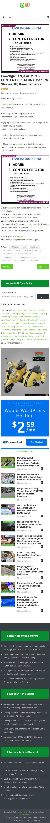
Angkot (15, 320)
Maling (32, 320)
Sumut (41, 310)
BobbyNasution (42, 339)
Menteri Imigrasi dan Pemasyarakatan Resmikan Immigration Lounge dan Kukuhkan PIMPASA (28, 602)
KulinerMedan (25, 316)
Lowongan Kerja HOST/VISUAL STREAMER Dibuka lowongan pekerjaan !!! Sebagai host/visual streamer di (8, 267)
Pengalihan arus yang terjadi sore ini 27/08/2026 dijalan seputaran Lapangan (30, 492)
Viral (39, 330)
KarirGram (34, 247)
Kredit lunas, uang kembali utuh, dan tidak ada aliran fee (29, 555)
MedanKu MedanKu (29, 93)
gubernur (5, 339)
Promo (32, 330)
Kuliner (14, 316)
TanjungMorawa (37, 333)
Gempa (19, 326)
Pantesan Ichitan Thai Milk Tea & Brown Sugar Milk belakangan (30, 586)
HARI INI (45, 208)
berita (4, 89)
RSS (35, 817)
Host (43, 104)
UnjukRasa (5, 320)
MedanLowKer (20, 260)
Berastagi (7, 333)
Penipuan (16, 323)
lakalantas (5, 330)
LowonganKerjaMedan (27, 257)
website (19, 144)
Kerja (12, 104)
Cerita (18, 98)
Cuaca (3, 326)
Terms (29, 820)
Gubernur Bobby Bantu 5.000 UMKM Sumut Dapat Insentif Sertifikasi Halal (29, 477)
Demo (35, 316)
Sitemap (43, 817)
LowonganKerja (9, 257)
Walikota (29, 339)
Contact (37, 820)
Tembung (24, 333)
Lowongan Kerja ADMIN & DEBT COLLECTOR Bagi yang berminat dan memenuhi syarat (44, 267)
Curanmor (5, 323)
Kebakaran (16, 330)
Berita (18, 310)
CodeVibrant (24, 815)
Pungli (24, 323)
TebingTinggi (6, 336)
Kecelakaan (38, 326)
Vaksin (43, 313)
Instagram (9, 817)
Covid (35, 313)
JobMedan (15, 247)
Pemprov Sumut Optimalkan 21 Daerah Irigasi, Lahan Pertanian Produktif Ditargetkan (28, 462)
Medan (14, 217)
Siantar (17, 336)
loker (31, 224)
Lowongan (5, 104)
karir (36, 224)
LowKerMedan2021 (24, 254)
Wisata (45, 330)
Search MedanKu (8, 292)
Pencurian (41, 320)
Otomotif (5, 316)
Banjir (10, 326)
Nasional (39, 336)
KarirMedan (7, 250)
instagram (19, 236)
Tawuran (27, 326)
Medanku (6, 260)
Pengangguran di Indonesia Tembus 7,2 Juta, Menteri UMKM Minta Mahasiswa (30, 570)
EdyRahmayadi (17, 339)
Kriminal (23, 320)
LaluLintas (5, 313)
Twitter (18, 817)
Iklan (25, 330)
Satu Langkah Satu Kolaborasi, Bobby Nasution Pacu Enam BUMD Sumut (27, 509)
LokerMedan (8, 254)
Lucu (29, 313)
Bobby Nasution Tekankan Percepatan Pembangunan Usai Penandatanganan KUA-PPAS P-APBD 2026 (30, 540)
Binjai (15, 333)
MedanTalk (34, 260)
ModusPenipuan (36, 323)
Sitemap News (18, 820)
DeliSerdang (27, 336)
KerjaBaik (27, 250)
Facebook (27, 817)
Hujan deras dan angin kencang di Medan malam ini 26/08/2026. (29, 524)
